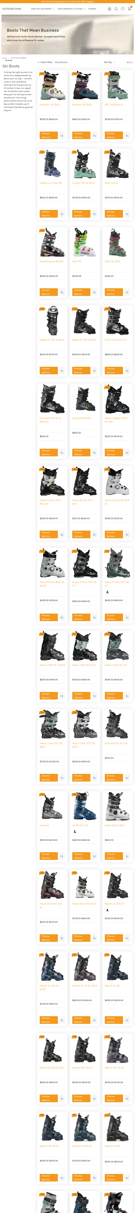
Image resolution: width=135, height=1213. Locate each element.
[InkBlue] (42, 1152)
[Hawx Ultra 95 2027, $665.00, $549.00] (85, 646)
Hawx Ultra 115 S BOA (52, 665)
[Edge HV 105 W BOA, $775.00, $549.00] (52, 320)
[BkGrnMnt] (75, 592)
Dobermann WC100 (52, 261)
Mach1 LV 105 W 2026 (49, 987)
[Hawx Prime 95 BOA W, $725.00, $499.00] (117, 481)
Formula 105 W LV (116, 339)
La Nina (44, 825)
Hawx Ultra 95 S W (116, 665)
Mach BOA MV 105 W (51, 905)
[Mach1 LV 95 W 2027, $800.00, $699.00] (52, 1048)
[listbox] (124, 62)
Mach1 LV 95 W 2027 (52, 1067)
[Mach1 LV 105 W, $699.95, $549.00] (117, 884)
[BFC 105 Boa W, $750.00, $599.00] (117, 85)
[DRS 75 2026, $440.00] (117, 242)
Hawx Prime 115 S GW (82, 502)
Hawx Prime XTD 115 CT (84, 584)
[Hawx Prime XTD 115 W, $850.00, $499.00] (117, 563)
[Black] (107, 910)
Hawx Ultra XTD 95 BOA (83, 745)
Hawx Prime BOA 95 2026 (52, 584)
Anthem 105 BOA (50, 104)
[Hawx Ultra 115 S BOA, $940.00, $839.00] (52, 646)
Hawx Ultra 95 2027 (84, 665)
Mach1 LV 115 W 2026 (84, 985)
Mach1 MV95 (112, 1146)
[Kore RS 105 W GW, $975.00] (117, 724)
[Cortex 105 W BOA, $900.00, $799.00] (85, 164)
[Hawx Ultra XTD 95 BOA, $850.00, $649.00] (85, 724)
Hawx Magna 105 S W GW (116, 420)
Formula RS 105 (81, 418)
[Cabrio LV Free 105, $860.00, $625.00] (52, 164)
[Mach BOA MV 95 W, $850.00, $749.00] (85, 884)
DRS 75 (76, 261)
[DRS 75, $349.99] (85, 242)
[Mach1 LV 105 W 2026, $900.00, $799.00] (52, 966)
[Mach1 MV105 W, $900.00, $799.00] (85, 1127)
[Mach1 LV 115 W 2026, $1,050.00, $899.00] (85, 966)
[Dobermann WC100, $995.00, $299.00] (52, 242)
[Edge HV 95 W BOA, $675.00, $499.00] (85, 320)
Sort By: (108, 62)
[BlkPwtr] (75, 510)
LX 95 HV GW (80, 825)
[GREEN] (107, 592)
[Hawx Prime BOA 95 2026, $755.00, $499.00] (52, 563)
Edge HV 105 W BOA (52, 339)
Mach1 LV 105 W (114, 903)
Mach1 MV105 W (82, 1146)
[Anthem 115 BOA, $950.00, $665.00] (85, 85)
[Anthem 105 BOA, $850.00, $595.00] (52, 85)
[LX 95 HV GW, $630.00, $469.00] (85, 806)
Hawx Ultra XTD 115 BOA (51, 745)
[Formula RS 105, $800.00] (85, 399)
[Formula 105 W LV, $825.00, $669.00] (117, 320)
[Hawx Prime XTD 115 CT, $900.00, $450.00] (85, 563)
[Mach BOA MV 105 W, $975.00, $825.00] (52, 884)
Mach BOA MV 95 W (84, 903)
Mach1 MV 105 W (82, 1067)
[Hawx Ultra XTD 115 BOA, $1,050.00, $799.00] (52, 724)
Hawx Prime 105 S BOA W (50, 502)
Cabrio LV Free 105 (51, 183)
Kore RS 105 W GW (116, 743)
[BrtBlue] (75, 831)
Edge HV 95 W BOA (84, 339)
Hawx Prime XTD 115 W (117, 584)
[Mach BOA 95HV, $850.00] (117, 806)
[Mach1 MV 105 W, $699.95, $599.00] (85, 1048)
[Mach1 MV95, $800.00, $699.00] (117, 1127)
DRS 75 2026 (112, 261)
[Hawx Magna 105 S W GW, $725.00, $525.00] (117, 399)
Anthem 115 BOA (82, 104)
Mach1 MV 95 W (49, 1146)
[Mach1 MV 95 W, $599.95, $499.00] (52, 1127)
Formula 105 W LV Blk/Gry (50, 420)
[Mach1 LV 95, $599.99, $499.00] (117, 966)
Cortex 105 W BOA (83, 183)
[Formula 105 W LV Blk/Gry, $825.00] (52, 399)
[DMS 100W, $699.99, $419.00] (117, 164)
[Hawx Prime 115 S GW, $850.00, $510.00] (85, 481)
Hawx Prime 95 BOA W (117, 502)
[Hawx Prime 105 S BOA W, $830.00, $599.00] (52, 481)
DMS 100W (111, 183)
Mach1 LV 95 (112, 985)
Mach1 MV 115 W (114, 1067)
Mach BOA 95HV (115, 825)
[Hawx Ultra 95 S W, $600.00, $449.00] (117, 646)
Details (90, 1)
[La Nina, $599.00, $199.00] (52, 806)
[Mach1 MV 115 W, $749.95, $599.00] (117, 1048)
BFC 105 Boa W (114, 104)
